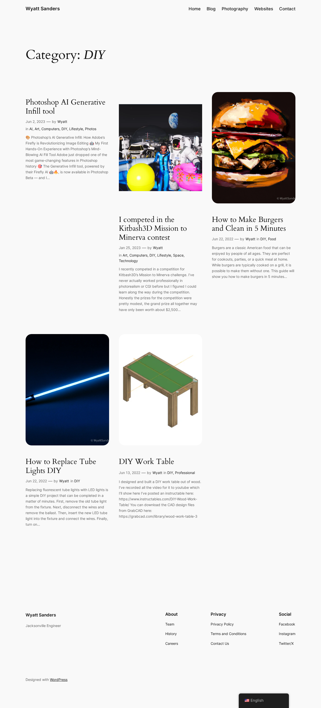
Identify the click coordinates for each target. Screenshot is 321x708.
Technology (128, 261)
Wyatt (62, 121)
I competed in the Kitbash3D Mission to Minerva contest (153, 228)
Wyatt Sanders (43, 9)
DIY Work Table (146, 461)
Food (272, 239)
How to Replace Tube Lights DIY (61, 466)
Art (37, 129)
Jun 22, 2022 (222, 239)
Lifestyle (76, 129)
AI (31, 129)
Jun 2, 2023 (35, 121)
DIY (64, 129)
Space (178, 255)
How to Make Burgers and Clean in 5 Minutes (249, 224)
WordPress (58, 679)
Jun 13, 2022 (129, 472)
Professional (185, 472)
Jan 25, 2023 (130, 248)
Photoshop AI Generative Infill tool (66, 107)
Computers (50, 129)
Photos (90, 129)
